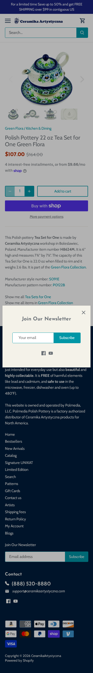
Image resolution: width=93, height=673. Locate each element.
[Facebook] (43, 353)
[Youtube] (51, 353)
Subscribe (67, 338)
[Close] (83, 312)
